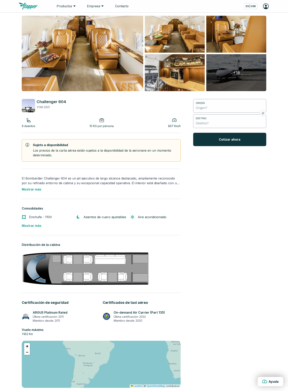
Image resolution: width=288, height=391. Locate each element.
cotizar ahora (229, 139)
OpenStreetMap (156, 386)
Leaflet (137, 386)
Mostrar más (31, 189)
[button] (27, 346)
